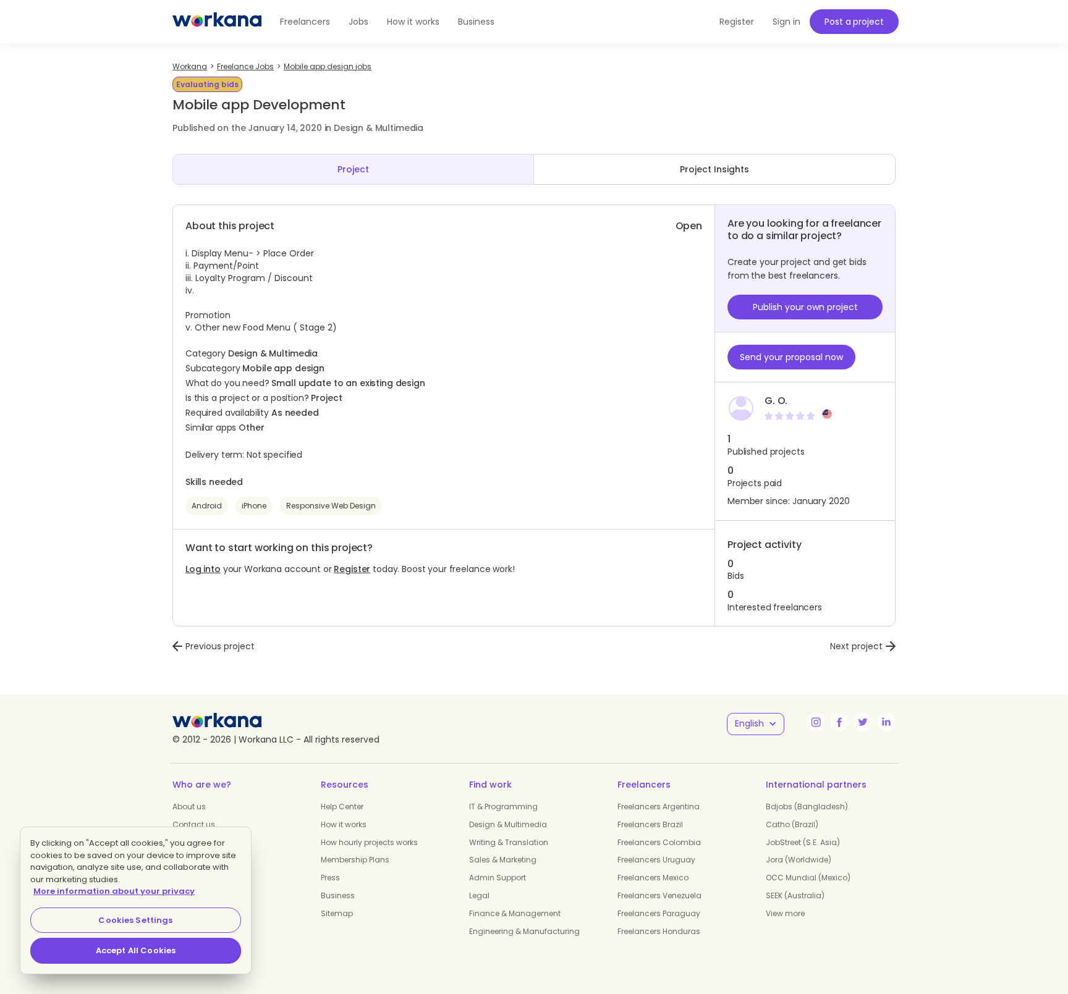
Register (352, 569)
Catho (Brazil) (792, 824)
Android (207, 505)
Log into (203, 569)
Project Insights (714, 169)
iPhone (254, 505)
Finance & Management (515, 913)
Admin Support (497, 877)
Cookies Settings (135, 920)
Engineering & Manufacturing (524, 931)
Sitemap (337, 913)
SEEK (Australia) (795, 895)
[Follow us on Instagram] (816, 722)
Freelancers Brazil (650, 824)
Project (353, 169)
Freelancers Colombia (659, 842)
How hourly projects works (369, 842)
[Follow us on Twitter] (863, 722)
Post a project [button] (853, 21)
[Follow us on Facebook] (839, 722)
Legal (479, 895)
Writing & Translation (508, 842)
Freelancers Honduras (658, 931)
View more (785, 913)
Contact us (193, 824)
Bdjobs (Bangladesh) (807, 806)
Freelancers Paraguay (658, 913)
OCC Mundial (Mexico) (808, 877)
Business (476, 21)
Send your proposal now (791, 357)
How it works (413, 21)
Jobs (358, 21)
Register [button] (736, 21)
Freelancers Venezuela (659, 895)
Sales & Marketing (502, 859)
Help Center (342, 806)
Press (330, 877)
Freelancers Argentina (658, 806)
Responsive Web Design (331, 505)
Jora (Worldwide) (798, 859)
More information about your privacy (114, 891)
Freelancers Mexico (653, 877)
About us (189, 806)
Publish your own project (805, 307)
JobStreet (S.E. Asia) (803, 842)
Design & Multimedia (508, 824)
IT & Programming (503, 806)
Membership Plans (355, 859)
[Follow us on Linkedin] (886, 722)
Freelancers (305, 21)
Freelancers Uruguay (656, 859)
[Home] (217, 21)
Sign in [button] (786, 21)
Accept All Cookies (136, 950)
